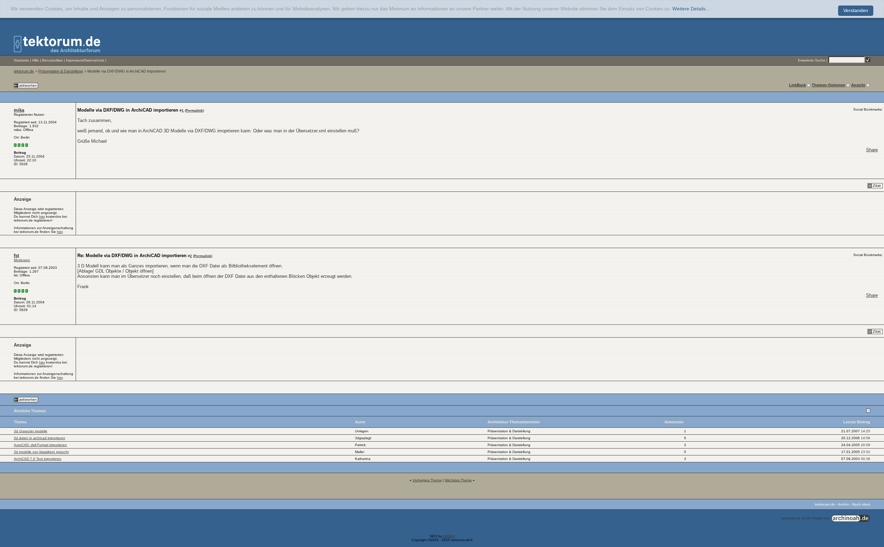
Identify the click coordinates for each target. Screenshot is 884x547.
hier (42, 216)
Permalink (194, 110)
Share (872, 149)
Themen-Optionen (828, 85)
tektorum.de (24, 71)
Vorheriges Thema (427, 480)
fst (16, 255)
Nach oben (861, 504)
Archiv (843, 504)
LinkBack (797, 85)
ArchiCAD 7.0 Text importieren (37, 459)
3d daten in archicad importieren (39, 438)
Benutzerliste (52, 60)
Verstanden (855, 10)
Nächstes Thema (458, 480)
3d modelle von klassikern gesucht (41, 452)
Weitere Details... (691, 8)
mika (19, 110)
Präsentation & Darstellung (60, 71)
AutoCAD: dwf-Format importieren (40, 445)
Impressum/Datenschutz (85, 60)
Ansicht (858, 85)
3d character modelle (30, 431)
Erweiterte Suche (811, 60)
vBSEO (449, 536)
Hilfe (35, 60)
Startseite (21, 60)
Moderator (22, 260)
